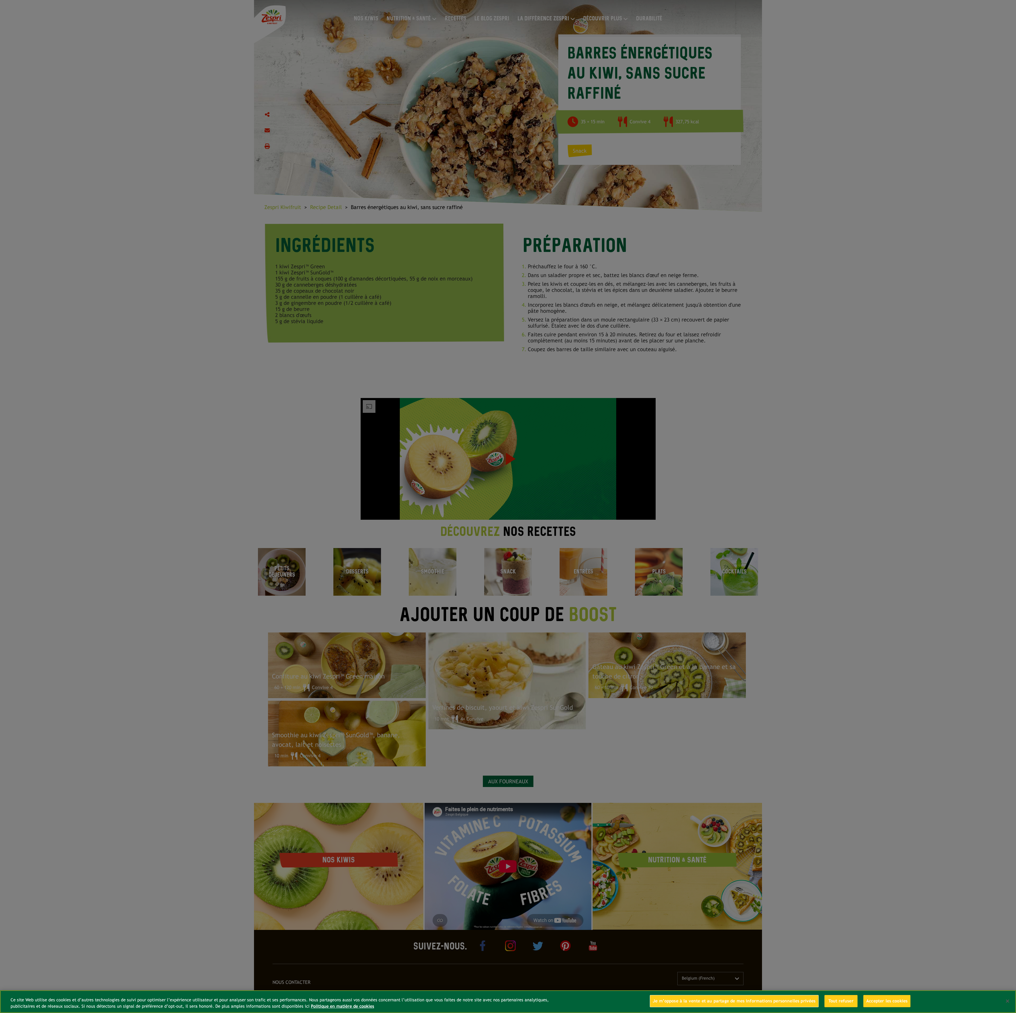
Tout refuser (841, 1000)
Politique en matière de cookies (342, 1006)
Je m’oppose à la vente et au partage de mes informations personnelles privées (734, 1000)
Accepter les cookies (887, 1000)
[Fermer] (1007, 1001)
